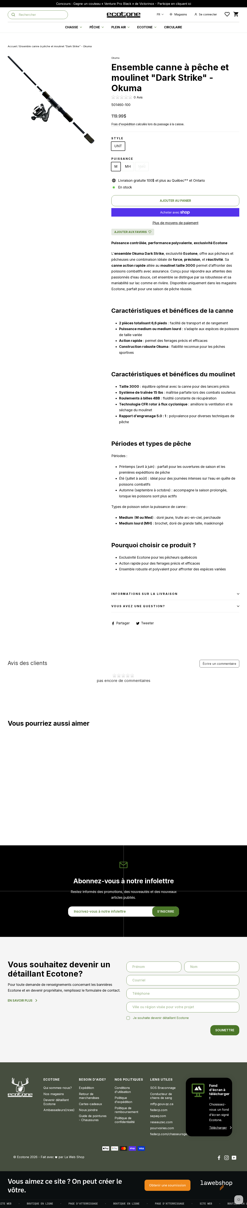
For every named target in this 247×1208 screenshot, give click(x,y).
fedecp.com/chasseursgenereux (165, 1134)
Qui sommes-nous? (57, 1088)
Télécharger (218, 1128)
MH (128, 166)
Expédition (86, 1088)
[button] (159, 14)
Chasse (72, 27)
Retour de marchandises (89, 1096)
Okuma (115, 57)
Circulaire (173, 27)
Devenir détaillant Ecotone (56, 1102)
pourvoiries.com (162, 1128)
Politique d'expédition (123, 1100)
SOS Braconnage (163, 1088)
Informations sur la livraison (144, 593)
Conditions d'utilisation (123, 1090)
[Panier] (235, 14)
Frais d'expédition (123, 124)
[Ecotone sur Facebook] (219, 1158)
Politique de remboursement (126, 1110)
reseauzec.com (161, 1122)
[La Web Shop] (216, 1185)
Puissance (122, 158)
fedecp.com (158, 1110)
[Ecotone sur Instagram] (226, 1158)
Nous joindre (88, 1110)
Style (117, 138)
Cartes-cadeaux (90, 1104)
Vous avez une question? (138, 606)
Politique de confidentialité (125, 1120)
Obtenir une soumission (167, 1185)
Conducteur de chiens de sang (161, 1096)
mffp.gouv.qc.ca (161, 1104)
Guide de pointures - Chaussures (93, 1118)
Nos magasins (53, 1094)
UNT (118, 146)
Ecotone (145, 27)
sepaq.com (158, 1116)
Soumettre (224, 1030)
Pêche (95, 27)
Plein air (119, 27)
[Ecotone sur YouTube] (234, 1158)
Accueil (12, 46)
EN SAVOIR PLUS (20, 1000)
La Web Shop (74, 1157)
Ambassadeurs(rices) (58, 1110)
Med (141, 166)
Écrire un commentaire (219, 664)
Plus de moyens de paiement (175, 223)
